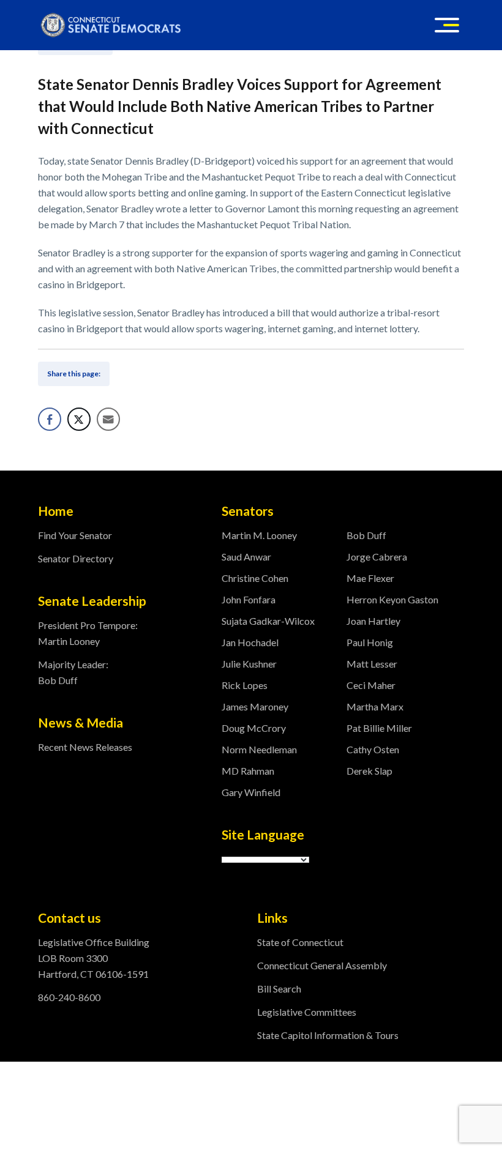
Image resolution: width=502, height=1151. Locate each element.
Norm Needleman (259, 749)
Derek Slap (369, 771)
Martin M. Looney (259, 535)
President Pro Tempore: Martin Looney (88, 633)
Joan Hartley (373, 621)
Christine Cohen (255, 578)
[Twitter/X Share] (79, 419)
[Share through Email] (108, 419)
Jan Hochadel (250, 642)
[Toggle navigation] (447, 25)
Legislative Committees (306, 1012)
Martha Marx (375, 706)
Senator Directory (75, 558)
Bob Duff (366, 535)
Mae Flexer (370, 578)
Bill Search (279, 988)
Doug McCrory (254, 728)
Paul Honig (370, 642)
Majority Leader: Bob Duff (73, 672)
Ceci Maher (371, 685)
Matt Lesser (372, 663)
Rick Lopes (245, 685)
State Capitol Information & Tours (328, 1035)
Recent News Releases (85, 747)
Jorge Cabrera (377, 556)
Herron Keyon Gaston (392, 599)
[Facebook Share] (49, 419)
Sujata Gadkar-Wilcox (268, 621)
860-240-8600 (69, 997)
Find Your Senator (75, 535)
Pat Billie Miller (379, 728)
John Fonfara (248, 599)
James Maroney (255, 706)
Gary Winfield (251, 792)
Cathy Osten (373, 749)
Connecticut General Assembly (322, 965)
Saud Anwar (246, 556)
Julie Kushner (249, 663)
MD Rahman (248, 771)
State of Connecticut (300, 942)
